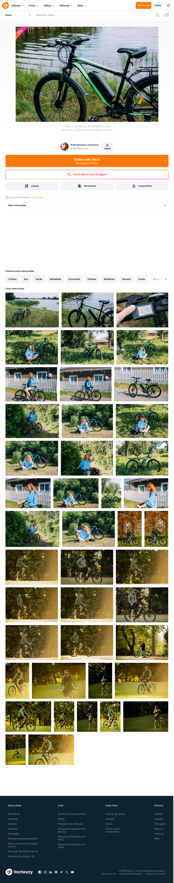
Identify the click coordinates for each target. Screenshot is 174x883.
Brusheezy (14, 814)
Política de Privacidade (128, 873)
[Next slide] (160, 279)
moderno (109, 279)
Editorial (64, 5)
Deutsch (156, 828)
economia (74, 279)
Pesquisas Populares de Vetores (70, 830)
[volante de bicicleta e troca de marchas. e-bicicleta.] (142, 310)
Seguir (106, 148)
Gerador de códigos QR (21, 856)
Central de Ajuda (113, 814)
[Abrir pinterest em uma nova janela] (56, 872)
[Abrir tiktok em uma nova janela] (61, 872)
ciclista (12, 279)
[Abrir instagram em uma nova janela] (45, 872)
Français (157, 833)
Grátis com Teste (86, 160)
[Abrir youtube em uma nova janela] (72, 872)
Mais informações (17, 205)
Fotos (32, 5)
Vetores (16, 5)
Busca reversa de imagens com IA (23, 845)
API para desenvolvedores (22, 838)
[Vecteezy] (5, 5)
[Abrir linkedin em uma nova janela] (50, 872)
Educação (13, 833)
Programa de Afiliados (69, 823)
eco (26, 279)
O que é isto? (37, 197)
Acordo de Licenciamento (71, 814)
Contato (108, 818)
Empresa (13, 828)
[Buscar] (155, 15)
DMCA (60, 818)
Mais (80, 5)
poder (141, 279)
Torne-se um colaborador (111, 830)
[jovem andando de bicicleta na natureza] (31, 567)
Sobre (107, 823)
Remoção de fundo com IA (23, 851)
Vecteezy (13, 818)
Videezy (12, 823)
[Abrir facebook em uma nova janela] (39, 872)
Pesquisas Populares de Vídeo (70, 846)
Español (156, 818)
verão (39, 279)
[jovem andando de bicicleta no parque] (17, 681)
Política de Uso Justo (152, 873)
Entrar (155, 5)
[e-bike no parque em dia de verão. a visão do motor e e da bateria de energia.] (32, 310)
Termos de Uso (106, 873)
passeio (92, 279)
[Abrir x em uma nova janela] (67, 872)
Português (158, 823)
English (156, 814)
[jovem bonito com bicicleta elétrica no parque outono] (130, 529)
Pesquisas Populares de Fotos (70, 838)
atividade (55, 279)
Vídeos (47, 5)
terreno (126, 279)
